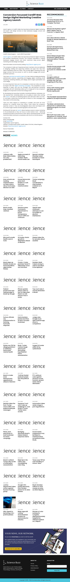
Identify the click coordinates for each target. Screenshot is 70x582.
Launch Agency (7, 57)
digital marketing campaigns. (23, 86)
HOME (6, 9)
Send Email (9, 121)
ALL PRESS (23, 9)
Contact (33, 570)
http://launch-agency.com (33, 64)
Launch (8, 96)
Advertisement (35, 568)
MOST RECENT (14, 9)
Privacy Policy (34, 566)
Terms (32, 563)
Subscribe (57, 570)
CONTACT (31, 9)
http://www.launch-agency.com (17, 126)
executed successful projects (17, 76)
